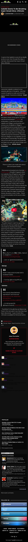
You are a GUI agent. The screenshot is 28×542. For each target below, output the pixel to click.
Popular (11, 453)
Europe (5, 323)
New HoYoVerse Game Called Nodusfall (12, 433)
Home (5, 528)
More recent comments (7, 493)
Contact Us (13, 530)
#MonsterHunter (8, 296)
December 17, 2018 (8, 262)
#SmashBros (7, 298)
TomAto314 (10, 478)
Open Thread (12, 528)
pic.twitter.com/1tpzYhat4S (11, 256)
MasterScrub (10, 458)
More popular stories (7, 448)
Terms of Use (22, 530)
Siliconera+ (20, 528)
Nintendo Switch (5, 6)
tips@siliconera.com (17, 540)
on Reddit (18, 119)
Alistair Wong (10, 13)
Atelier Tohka (10, 466)
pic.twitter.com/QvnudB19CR (12, 300)
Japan (9, 323)
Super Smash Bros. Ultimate (18, 323)
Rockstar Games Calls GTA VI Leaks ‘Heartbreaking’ (13, 462)
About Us (5, 530)
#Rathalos (17, 296)
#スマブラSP (15, 255)
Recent (7, 453)
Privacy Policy (14, 532)
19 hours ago (7, 486)
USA (3, 325)
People (3, 453)
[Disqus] (14, 374)
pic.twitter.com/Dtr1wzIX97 (11, 276)
